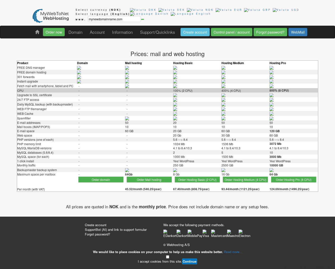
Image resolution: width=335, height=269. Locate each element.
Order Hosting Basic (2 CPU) (197, 179)
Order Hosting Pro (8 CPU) (293, 179)
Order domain (101, 179)
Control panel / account (232, 32)
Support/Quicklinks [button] (157, 32)
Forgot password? (270, 32)
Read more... (233, 251)
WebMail (298, 32)
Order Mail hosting (149, 179)
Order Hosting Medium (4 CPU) (245, 179)
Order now (54, 32)
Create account (195, 32)
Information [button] (122, 32)
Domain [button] (75, 32)
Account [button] (97, 32)
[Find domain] (142, 19)
